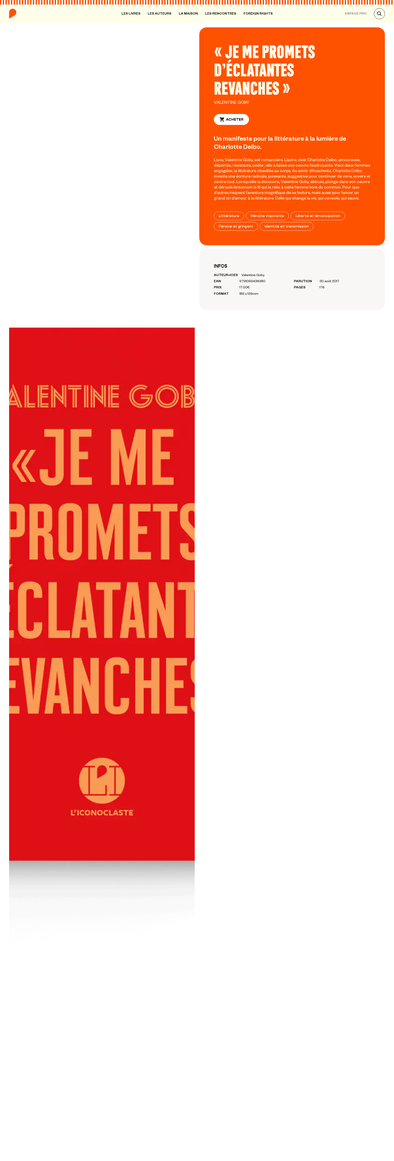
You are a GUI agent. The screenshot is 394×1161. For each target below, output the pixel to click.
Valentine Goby (231, 102)
